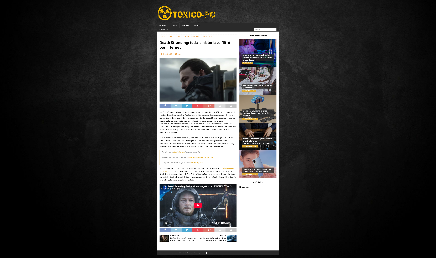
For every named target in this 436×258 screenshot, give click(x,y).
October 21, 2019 (197, 162)
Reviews (174, 25)
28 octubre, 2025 (249, 91)
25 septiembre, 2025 (250, 118)
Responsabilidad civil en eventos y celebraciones (257, 86)
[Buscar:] (265, 29)
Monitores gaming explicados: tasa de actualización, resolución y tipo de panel (257, 57)
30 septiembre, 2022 (250, 146)
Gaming (196, 25)
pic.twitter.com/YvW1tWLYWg (203, 157)
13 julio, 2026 (248, 63)
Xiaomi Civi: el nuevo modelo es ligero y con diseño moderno (257, 170)
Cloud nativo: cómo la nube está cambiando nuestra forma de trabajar (257, 113)
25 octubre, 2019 (167, 54)
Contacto (210, 253)
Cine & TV (185, 25)
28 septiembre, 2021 (250, 174)
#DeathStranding (179, 152)
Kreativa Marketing (194, 253)
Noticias (162, 25)
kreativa (178, 54)
